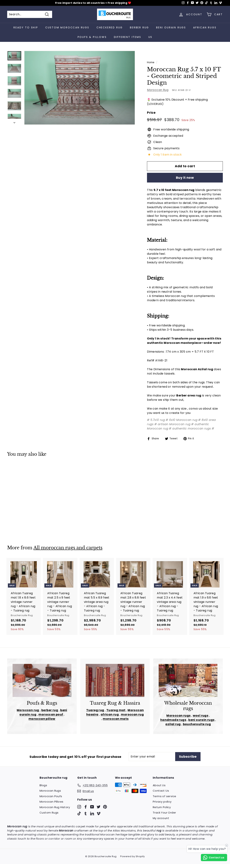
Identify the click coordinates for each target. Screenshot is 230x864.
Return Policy (162, 807)
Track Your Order (164, 812)
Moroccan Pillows (51, 801)
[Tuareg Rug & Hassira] (115, 680)
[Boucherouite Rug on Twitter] (98, 807)
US (150, 37)
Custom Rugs (49, 812)
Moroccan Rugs (50, 791)
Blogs (43, 785)
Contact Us (161, 791)
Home (151, 62)
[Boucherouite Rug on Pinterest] (105, 807)
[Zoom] (79, 87)
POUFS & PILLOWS (92, 37)
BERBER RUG (139, 27)
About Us (159, 785)
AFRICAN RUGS (205, 27)
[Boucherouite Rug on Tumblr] (86, 813)
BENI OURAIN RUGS (171, 27)
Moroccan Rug (157, 90)
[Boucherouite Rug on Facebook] (86, 807)
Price (151, 112)
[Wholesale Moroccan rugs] (188, 680)
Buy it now (185, 177)
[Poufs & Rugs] (42, 680)
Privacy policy (162, 801)
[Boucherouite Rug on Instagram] (79, 807)
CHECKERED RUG (109, 27)
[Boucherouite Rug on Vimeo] (98, 813)
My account (161, 818)
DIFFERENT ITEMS (127, 37)
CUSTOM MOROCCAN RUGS (67, 27)
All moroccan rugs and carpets (67, 548)
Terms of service (164, 796)
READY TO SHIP (25, 27)
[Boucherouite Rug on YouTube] (92, 807)
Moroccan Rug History (55, 807)
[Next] (14, 122)
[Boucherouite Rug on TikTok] (79, 813)
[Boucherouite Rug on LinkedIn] (92, 813)
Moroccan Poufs (51, 796)
